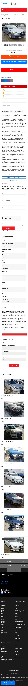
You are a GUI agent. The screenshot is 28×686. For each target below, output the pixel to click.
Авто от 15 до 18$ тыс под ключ (19, 622)
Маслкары (17, 636)
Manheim (3, 657)
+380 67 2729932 (13, 4)
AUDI (2, 607)
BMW (2, 608)
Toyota (2, 627)
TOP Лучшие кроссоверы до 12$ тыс (20, 625)
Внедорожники (18, 627)
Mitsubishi (3, 622)
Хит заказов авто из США (19, 608)
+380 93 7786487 (13, 3)
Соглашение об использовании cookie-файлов (7, 660)
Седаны (16, 633)
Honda (2, 610)
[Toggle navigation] (25, 3)
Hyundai (2, 611)
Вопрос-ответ (4, 651)
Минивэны (17, 640)
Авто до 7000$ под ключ (19, 610)
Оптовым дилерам (18, 648)
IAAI (16, 656)
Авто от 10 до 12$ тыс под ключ (19, 615)
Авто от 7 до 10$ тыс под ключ (20, 612)
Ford (2, 613)
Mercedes (3, 621)
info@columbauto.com (7, 594)
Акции (16, 646)
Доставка (3, 646)
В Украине (17, 603)
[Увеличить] (14, 32)
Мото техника (4, 632)
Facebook (23, 565)
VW (2, 630)
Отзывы (16, 645)
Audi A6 (3, 109)
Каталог (4, 9)
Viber (22, 561)
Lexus (2, 616)
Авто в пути (17, 605)
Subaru (2, 625)
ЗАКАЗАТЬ (16, 57)
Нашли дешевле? (14, 180)
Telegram (9, 561)
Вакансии (16, 651)
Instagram (9, 565)
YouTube (16, 570)
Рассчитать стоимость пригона (8, 683)
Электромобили (18, 629)
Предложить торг (14, 174)
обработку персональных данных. (17, 225)
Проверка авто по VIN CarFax (7, 652)
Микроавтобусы (18, 638)
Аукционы (3, 605)
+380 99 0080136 (4, 585)
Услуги (2, 645)
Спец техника (4, 633)
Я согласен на (14, 225)
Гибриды (16, 630)
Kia (2, 614)
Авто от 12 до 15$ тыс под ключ (19, 619)
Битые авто (3, 603)
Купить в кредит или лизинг (14, 177)
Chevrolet (3, 618)
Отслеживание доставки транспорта (19, 653)
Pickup (16, 632)
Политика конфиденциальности (21, 657)
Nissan (2, 624)
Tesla (2, 629)
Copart (2, 656)
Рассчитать (14, 365)
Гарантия (3, 648)
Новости (16, 649)
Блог (2, 649)
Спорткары (17, 635)
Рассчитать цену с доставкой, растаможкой (14, 61)
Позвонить (15, 69)
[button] (2, 80)
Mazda (2, 619)
